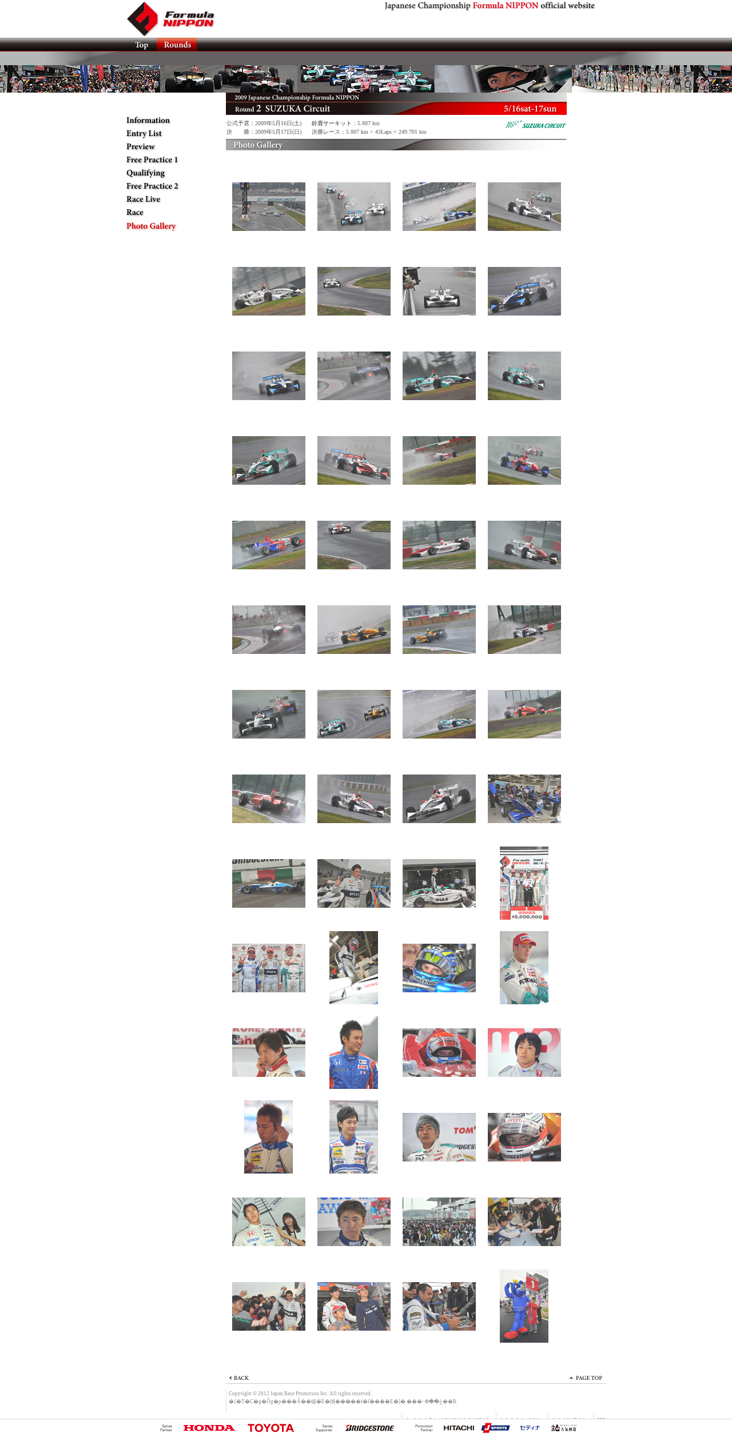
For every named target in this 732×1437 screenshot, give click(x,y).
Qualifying (163, 173)
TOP (141, 44)
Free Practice (163, 160)
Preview (163, 147)
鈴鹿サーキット (332, 123)
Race (163, 212)
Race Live (163, 199)
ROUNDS (177, 44)
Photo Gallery (163, 226)
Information (163, 120)
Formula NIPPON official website (177, 19)
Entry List (163, 134)
